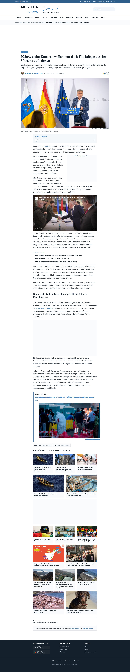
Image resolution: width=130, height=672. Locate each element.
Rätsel (87, 17)
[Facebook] (80, 1)
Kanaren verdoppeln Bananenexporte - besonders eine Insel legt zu (56, 261)
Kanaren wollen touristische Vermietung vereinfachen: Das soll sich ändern (58, 255)
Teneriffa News (26, 22)
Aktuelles (33, 22)
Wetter (37, 17)
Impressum (60, 661)
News (18, 17)
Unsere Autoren (64, 649)
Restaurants (69, 17)
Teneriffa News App (41, 644)
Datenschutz (68, 661)
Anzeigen (79, 17)
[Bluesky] (85, 1)
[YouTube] (89, 1)
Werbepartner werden (91, 652)
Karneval (54, 17)
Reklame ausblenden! (81, 156)
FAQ (86, 646)
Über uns (62, 652)
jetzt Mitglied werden (110, 1)
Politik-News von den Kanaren (61, 445)
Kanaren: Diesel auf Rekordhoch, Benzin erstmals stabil (52, 258)
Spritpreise (95, 17)
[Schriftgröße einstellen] (31, 2)
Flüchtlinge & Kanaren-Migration (42, 445)
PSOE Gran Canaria (44, 308)
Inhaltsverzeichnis (65, 646)
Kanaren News (40, 22)
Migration (47, 146)
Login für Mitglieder (97, 1)
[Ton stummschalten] (94, 140)
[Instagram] (87, 1)
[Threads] (82, 1)
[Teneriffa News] (38, 9)
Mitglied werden (88, 628)
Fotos (61, 17)
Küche (45, 17)
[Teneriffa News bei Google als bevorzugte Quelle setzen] (104, 73)
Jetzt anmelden (74, 628)
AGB (53, 661)
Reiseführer (27, 17)
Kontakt (87, 649)
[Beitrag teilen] (107, 73)
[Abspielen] (36, 140)
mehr (102, 17)
